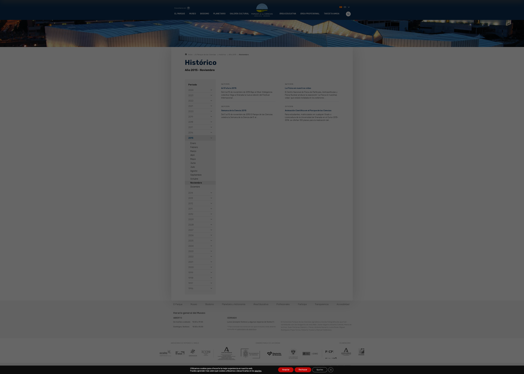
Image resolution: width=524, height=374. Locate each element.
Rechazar (303, 370)
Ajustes (319, 370)
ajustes (258, 371)
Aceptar (285, 370)
